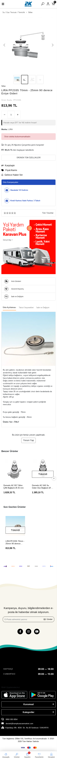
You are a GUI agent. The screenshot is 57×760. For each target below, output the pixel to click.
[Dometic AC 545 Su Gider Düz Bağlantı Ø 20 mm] (43, 469)
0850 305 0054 (11, 719)
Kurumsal (28, 704)
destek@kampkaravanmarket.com (19, 724)
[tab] (9, 308)
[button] (4, 45)
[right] (54, 478)
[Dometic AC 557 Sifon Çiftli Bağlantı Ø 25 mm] (14, 469)
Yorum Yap (28, 440)
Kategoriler (28, 712)
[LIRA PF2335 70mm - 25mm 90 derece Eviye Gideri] (15, 526)
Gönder (49, 619)
